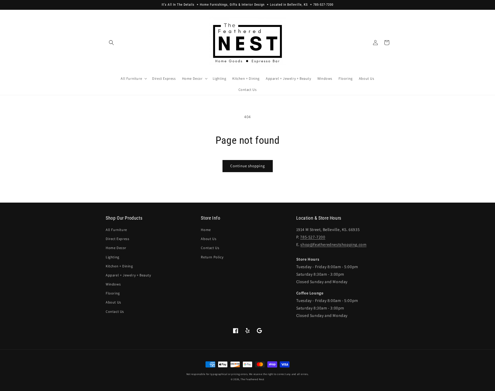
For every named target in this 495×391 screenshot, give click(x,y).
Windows (113, 284)
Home (206, 229)
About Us (113, 302)
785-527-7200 (312, 237)
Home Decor (116, 247)
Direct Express (117, 238)
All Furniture (116, 229)
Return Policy (212, 257)
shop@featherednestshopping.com (333, 244)
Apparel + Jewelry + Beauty (128, 275)
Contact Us (115, 311)
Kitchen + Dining (119, 266)
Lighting (112, 257)
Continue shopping (247, 165)
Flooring (113, 293)
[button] (111, 42)
